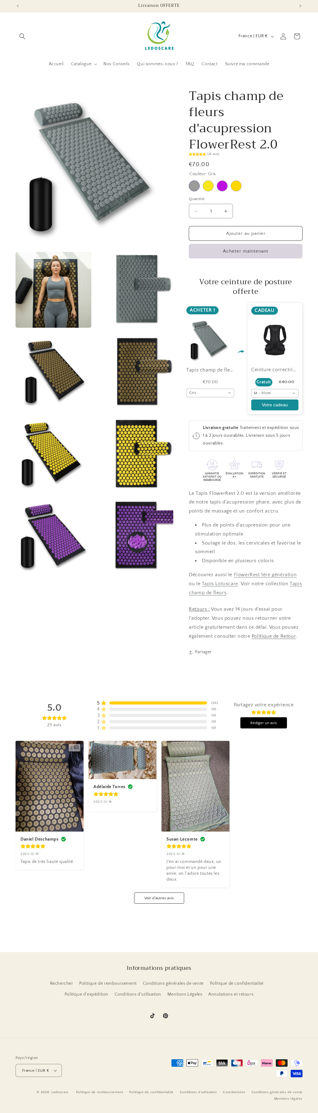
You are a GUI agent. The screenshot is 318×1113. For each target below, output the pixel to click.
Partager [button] (203, 652)
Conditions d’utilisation (198, 1092)
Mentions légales (288, 1099)
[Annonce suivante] (300, 6)
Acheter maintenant (245, 251)
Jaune (208, 185)
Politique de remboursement (108, 983)
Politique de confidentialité (237, 983)
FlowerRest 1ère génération (265, 574)
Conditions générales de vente (173, 983)
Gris (194, 185)
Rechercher (61, 983)
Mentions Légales (184, 994)
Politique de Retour (274, 636)
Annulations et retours (230, 994)
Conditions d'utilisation (138, 994)
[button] (22, 36)
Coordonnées (234, 1092)
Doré (236, 185)
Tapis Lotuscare (220, 583)
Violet (222, 185)
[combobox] (210, 393)
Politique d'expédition (86, 994)
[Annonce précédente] (18, 6)
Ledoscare (60, 1092)
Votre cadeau (275, 404)
